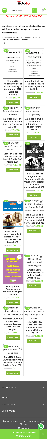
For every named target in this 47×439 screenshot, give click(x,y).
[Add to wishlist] (19, 52)
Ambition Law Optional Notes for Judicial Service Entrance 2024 (34, 274)
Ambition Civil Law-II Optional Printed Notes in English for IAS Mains (12, 123)
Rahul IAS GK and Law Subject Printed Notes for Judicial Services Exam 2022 (13, 361)
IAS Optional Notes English (28, 37)
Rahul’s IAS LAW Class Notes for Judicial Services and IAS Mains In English (34, 327)
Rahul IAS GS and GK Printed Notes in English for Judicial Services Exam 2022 (34, 219)
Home (4, 37)
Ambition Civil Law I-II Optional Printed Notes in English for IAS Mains (34, 85)
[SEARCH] (34, 10)
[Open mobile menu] (4, 10)
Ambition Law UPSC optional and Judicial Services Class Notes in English (13, 324)
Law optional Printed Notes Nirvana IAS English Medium (12, 290)
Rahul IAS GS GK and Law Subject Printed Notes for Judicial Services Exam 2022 (12, 236)
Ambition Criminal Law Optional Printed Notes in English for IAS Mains (34, 124)
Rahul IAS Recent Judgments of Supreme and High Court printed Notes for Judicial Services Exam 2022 (34, 180)
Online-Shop (12, 37)
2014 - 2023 (10, 421)
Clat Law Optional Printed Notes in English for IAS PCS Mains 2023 (12, 157)
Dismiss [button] (43, 434)
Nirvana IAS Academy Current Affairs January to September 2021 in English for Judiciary (13, 88)
